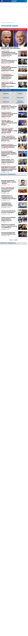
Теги (6, 22)
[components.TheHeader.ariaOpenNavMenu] (4, 1)
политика (6, 97)
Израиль (6, 93)
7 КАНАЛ (2, 22)
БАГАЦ (20, 93)
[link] (13, 40)
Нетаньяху (20, 97)
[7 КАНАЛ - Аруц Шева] (14, 1)
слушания (6, 102)
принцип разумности (20, 102)
